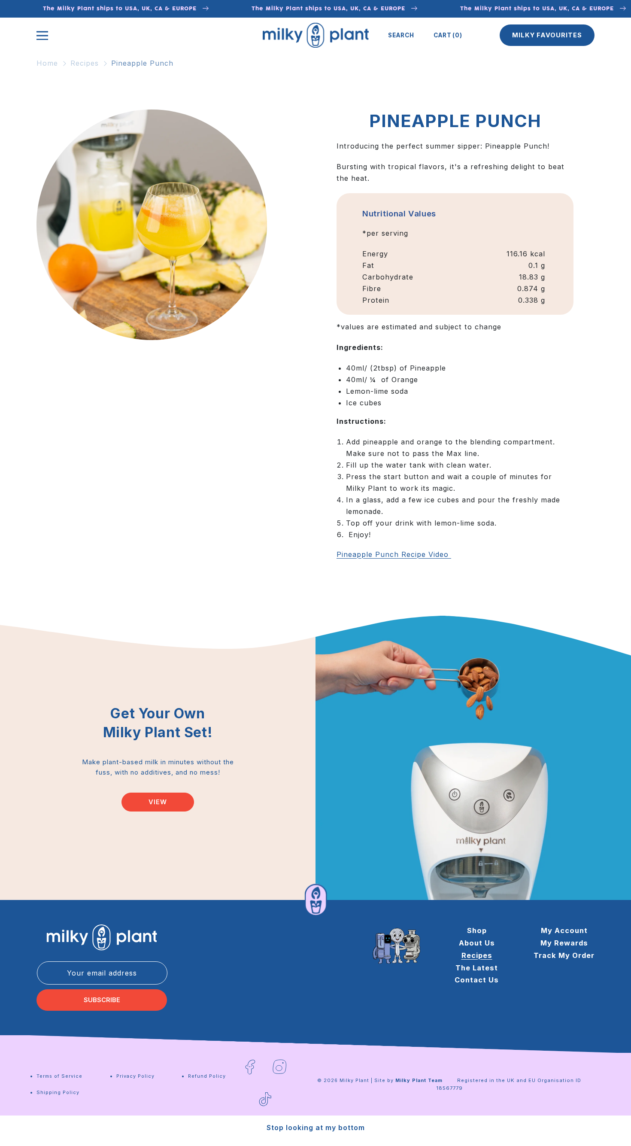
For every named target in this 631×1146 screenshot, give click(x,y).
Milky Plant (354, 1080)
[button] (401, 35)
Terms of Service (59, 1076)
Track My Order (564, 955)
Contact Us (477, 980)
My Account (564, 930)
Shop (477, 930)
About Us (477, 943)
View (158, 802)
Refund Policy (207, 1076)
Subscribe (102, 1000)
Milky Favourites (547, 35)
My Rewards (564, 943)
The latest (476, 968)
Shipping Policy (57, 1092)
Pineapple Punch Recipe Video (394, 554)
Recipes (84, 63)
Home (47, 63)
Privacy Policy (135, 1076)
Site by (408, 1080)
